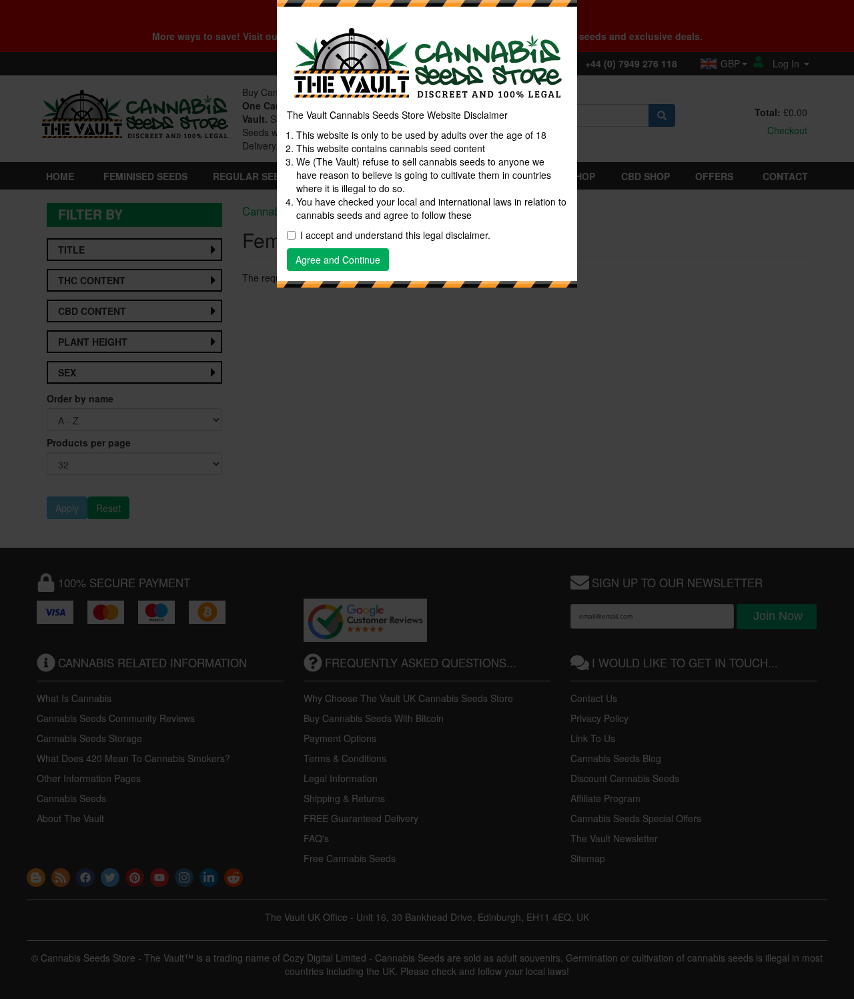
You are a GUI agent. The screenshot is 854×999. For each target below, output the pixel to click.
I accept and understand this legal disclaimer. (395, 235)
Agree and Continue (338, 259)
